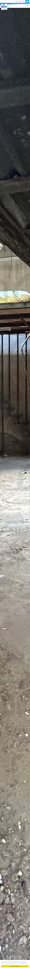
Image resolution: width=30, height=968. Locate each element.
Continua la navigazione (15, 966)
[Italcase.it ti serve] (4, 6)
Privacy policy (25, 963)
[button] (19, 484)
